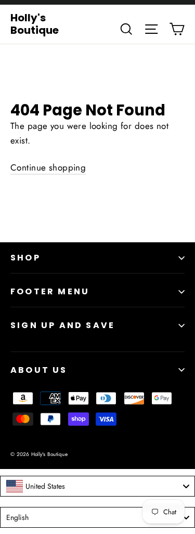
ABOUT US (39, 370)
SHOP (25, 258)
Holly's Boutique (34, 23)
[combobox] (97, 486)
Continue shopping (48, 167)
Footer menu (49, 291)
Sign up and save (62, 325)
